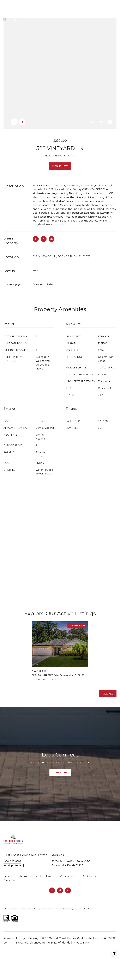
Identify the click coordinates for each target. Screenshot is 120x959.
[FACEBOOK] (60, 890)
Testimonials (89, 876)
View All (108, 693)
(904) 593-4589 (12, 861)
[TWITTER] (52, 890)
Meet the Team (44, 876)
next (22, 121)
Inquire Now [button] (60, 166)
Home (7, 876)
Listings (23, 876)
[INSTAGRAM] (68, 890)
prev (14, 121)
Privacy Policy (82, 942)
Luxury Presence (22, 940)
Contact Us (9, 880)
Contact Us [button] (60, 772)
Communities (67, 876)
